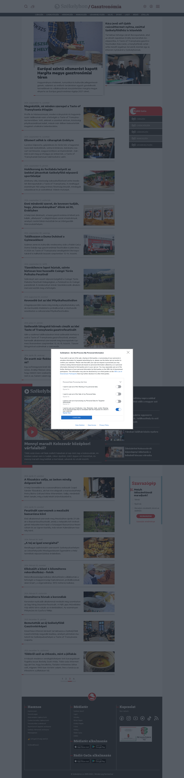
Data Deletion (80, 425)
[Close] (129, 353)
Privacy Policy (104, 425)
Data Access (92, 425)
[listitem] (92, 382)
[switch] (118, 386)
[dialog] (92, 389)
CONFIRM (77, 417)
